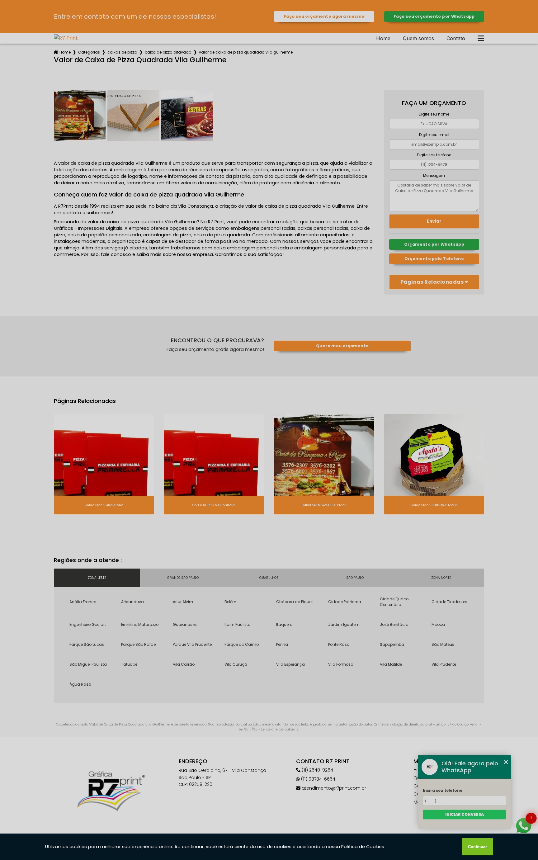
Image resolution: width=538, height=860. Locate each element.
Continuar (477, 846)
